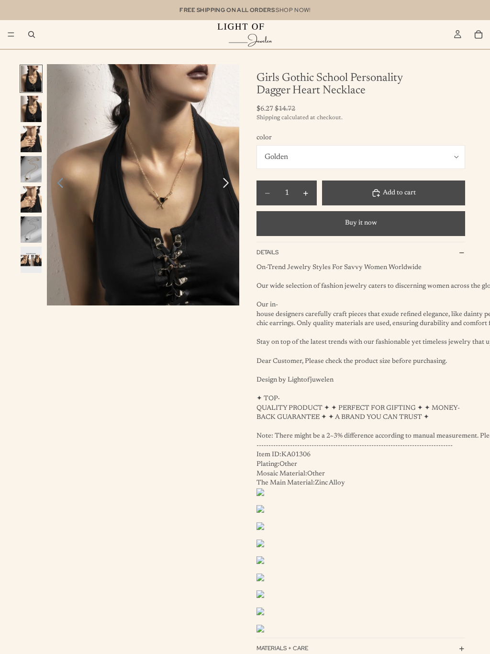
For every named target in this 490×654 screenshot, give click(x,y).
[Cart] (478, 34)
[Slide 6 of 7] (31, 229)
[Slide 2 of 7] (31, 109)
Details (267, 252)
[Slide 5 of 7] (31, 199)
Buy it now (361, 223)
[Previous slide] (57, 184)
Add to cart (399, 193)
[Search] (31, 34)
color (264, 138)
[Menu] (11, 34)
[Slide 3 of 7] (31, 139)
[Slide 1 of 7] (31, 79)
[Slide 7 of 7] (31, 260)
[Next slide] (228, 184)
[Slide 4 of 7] (31, 169)
